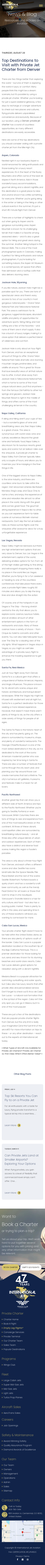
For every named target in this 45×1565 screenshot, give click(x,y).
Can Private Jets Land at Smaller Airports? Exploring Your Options (22, 1159)
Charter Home (11, 1319)
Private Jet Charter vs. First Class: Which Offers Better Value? (21, 1052)
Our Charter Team (13, 1340)
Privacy (19, 1556)
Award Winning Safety (15, 1441)
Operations (9, 1477)
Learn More (10, 1125)
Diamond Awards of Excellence (20, 1449)
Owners (8, 1469)
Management (11, 1473)
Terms (26, 1556)
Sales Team (10, 1345)
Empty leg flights (30, 1267)
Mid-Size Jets (10, 1388)
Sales (6, 1486)
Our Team (9, 1465)
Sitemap (8, 1490)
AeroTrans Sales (12, 1412)
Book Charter (11, 1267)
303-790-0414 (15, 1509)
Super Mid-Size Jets (14, 1384)
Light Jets (8, 1393)
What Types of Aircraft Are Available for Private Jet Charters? (21, 1049)
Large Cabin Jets (12, 1380)
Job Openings (11, 1425)
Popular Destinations (14, 1349)
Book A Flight (10, 1323)
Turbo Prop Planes (13, 1397)
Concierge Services (14, 1332)
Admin (7, 1482)
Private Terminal (12, 1336)
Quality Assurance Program (18, 1445)
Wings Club (9, 1364)
